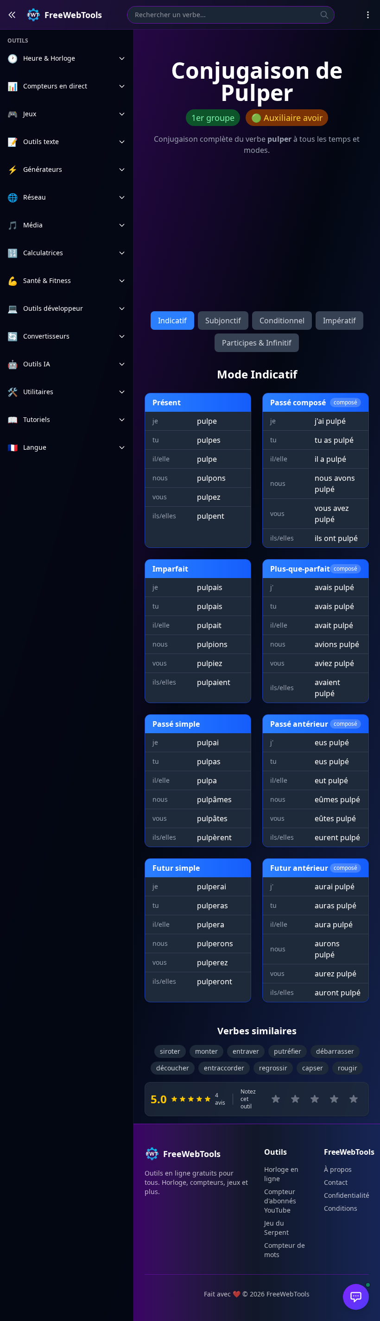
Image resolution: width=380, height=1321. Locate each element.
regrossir (273, 1067)
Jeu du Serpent (276, 1228)
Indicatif (172, 320)
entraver (246, 1051)
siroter (170, 1051)
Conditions (340, 1208)
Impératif (339, 320)
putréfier (287, 1051)
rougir (347, 1067)
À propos (338, 1169)
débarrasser (335, 1051)
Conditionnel (282, 320)
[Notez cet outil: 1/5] (275, 1099)
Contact (336, 1182)
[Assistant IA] (356, 1297)
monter (206, 1051)
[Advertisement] (257, 235)
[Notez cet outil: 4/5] (334, 1099)
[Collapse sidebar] (12, 15)
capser (312, 1067)
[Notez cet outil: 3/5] (314, 1099)
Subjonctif (223, 320)
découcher (172, 1067)
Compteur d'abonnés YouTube (280, 1200)
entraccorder (224, 1067)
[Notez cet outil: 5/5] (353, 1099)
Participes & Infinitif (256, 343)
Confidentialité (346, 1195)
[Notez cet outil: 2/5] (295, 1099)
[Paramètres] (368, 15)
